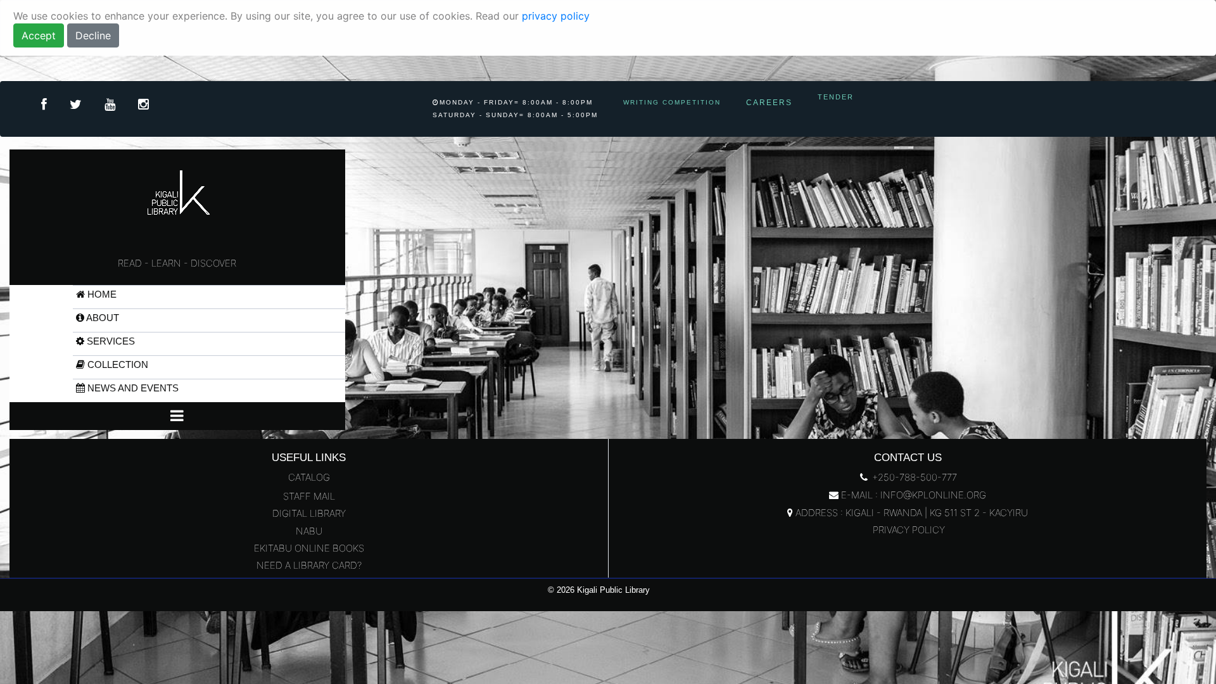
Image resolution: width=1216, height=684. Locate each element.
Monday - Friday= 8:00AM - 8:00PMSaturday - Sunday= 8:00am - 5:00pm (515, 108)
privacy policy (556, 16)
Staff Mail (309, 496)
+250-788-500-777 (913, 477)
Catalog (309, 477)
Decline (93, 35)
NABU (309, 531)
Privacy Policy (907, 530)
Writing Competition (672, 102)
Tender (836, 97)
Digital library (309, 513)
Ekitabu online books (309, 548)
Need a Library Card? (309, 565)
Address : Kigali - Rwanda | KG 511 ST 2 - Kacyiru (910, 513)
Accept (39, 35)
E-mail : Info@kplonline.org (912, 495)
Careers (769, 102)
